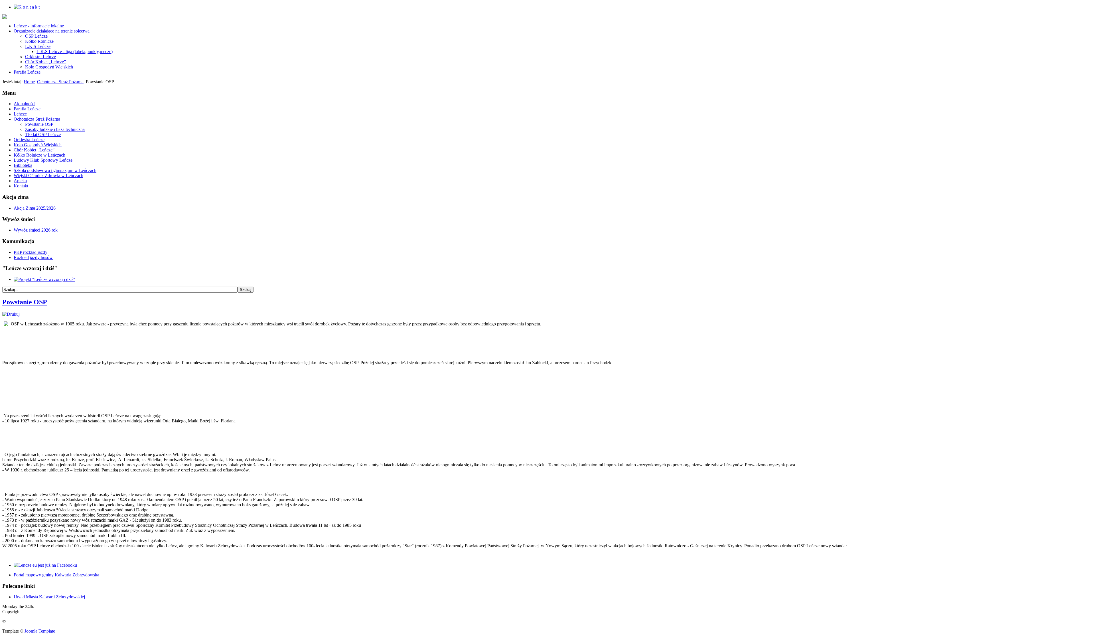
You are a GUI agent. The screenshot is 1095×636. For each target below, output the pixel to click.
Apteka (20, 180)
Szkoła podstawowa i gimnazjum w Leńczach (55, 170)
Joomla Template (40, 631)
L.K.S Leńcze (37, 46)
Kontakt (21, 185)
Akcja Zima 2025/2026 (35, 208)
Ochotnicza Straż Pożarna (60, 81)
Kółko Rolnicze (39, 41)
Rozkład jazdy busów (33, 257)
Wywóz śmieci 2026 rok (36, 230)
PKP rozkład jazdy (30, 252)
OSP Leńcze (36, 36)
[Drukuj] (11, 314)
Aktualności (24, 103)
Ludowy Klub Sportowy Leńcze (43, 160)
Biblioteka (23, 165)
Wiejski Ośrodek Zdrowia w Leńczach (48, 175)
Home (29, 81)
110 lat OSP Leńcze (43, 134)
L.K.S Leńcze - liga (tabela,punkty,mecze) (74, 51)
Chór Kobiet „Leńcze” (45, 61)
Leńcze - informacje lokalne (39, 25)
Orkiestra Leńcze (40, 56)
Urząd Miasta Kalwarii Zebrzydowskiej (49, 596)
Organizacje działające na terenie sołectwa (52, 31)
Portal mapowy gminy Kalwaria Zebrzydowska (56, 574)
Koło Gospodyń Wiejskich (49, 66)
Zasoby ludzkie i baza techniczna (55, 129)
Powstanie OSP (39, 124)
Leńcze (20, 114)
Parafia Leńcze (27, 72)
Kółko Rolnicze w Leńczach (39, 155)
